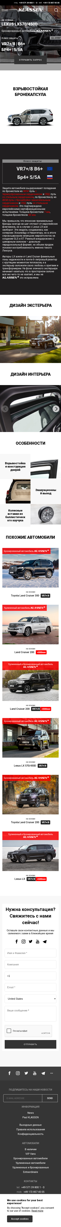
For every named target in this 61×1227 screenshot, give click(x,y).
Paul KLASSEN (30, 1117)
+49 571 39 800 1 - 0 (30, 1187)
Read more (37, 1210)
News (30, 1112)
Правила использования (30, 1129)
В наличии (30, 1149)
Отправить (30, 1044)
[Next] (56, 339)
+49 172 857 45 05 (30, 1191)
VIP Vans (30, 1153)
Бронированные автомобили (30, 1158)
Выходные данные (30, 1124)
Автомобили (30, 1143)
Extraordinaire (30, 1172)
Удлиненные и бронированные (30, 1167)
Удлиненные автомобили (30, 1162)
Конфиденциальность (30, 1133)
